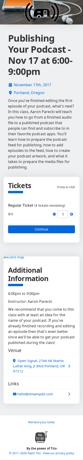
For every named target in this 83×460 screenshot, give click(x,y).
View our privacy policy (58, 453)
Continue (41, 229)
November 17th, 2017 (32, 84)
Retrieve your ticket (41, 422)
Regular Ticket (36, 205)
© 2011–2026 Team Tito (25, 453)
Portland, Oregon (29, 92)
